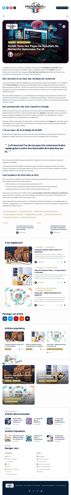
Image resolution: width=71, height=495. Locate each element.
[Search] (3, 16)
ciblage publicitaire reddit (34, 214)
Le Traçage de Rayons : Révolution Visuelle (38, 421)
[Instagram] (37, 491)
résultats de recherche (28, 217)
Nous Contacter (61, 7)
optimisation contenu (11, 217)
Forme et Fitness (52, 267)
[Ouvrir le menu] (67, 16)
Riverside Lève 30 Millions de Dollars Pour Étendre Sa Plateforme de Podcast (18, 439)
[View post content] (8, 230)
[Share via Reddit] (21, 318)
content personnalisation (53, 214)
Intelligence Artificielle (44, 290)
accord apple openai (10, 211)
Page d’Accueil (19, 485)
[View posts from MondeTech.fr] (10, 55)
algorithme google (26, 211)
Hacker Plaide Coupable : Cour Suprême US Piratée (18, 421)
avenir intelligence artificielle (13, 214)
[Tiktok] (14, 7)
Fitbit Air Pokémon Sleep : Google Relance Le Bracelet (34, 345)
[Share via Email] (64, 262)
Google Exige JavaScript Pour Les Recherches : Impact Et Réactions (60, 439)
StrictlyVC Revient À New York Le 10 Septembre (14, 345)
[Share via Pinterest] (16, 318)
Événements (50, 247)
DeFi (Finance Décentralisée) (46, 288)
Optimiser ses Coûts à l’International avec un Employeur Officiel (39, 439)
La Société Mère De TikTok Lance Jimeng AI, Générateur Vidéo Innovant (25, 227)
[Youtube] (11, 7)
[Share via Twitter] (61, 262)
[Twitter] (3, 7)
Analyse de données (23, 42)
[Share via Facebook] (57, 262)
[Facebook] (7, 7)
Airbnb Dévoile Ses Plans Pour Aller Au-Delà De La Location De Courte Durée (58, 227)
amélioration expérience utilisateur (46, 211)
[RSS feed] (41, 491)
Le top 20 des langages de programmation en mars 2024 (60, 421)
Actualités (12, 42)
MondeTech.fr (18, 54)
